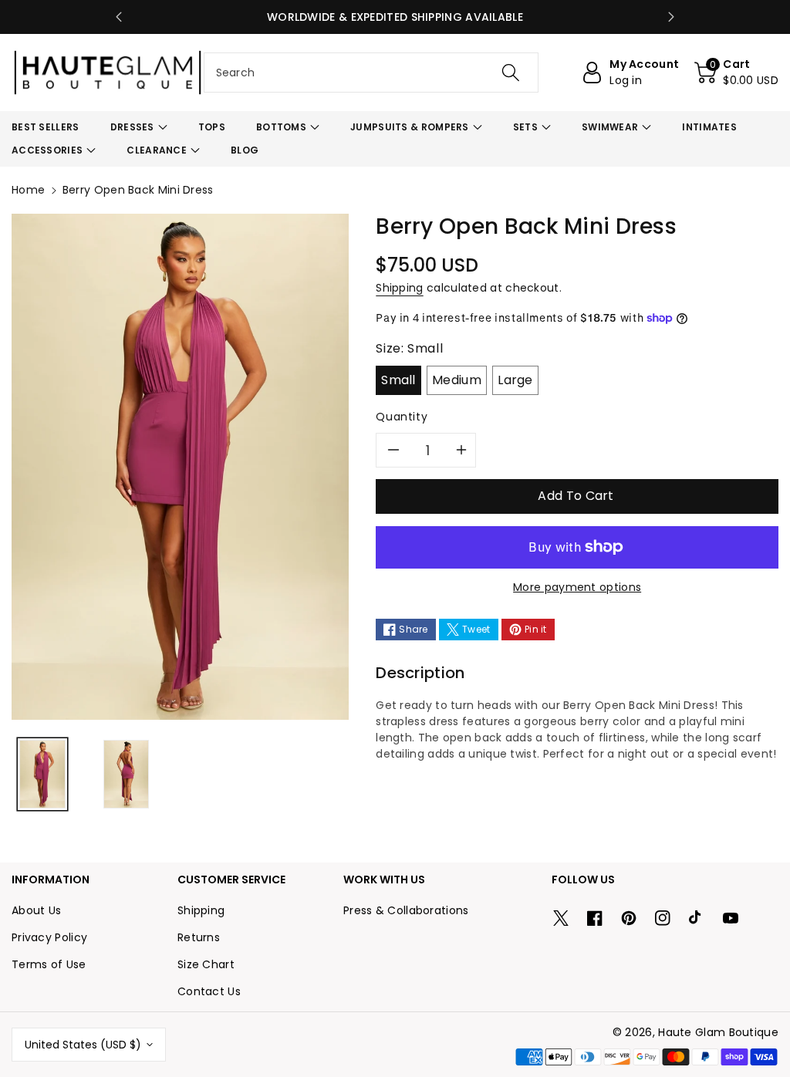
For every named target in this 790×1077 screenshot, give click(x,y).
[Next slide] (671, 17)
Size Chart (206, 964)
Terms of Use (49, 964)
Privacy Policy (49, 937)
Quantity (401, 416)
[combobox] (371, 72)
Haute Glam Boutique (718, 1032)
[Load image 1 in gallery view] (42, 774)
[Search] (511, 72)
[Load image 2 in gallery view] (126, 774)
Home (28, 190)
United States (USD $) (83, 1044)
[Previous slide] (119, 17)
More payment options (577, 587)
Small (398, 380)
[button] (736, 72)
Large (515, 380)
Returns (198, 937)
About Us (36, 910)
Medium (456, 380)
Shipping (399, 287)
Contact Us (209, 991)
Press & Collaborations (406, 910)
